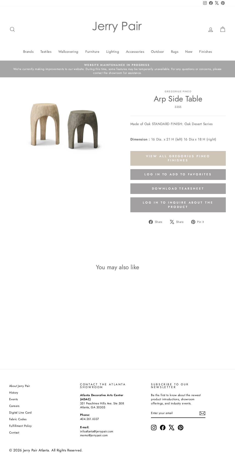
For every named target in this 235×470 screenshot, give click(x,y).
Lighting (112, 51)
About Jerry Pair (19, 386)
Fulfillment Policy (20, 426)
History (13, 392)
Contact (14, 432)
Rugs (175, 51)
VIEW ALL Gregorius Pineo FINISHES (178, 158)
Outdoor (157, 51)
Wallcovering (68, 51)
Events (13, 399)
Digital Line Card (20, 412)
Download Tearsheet (178, 188)
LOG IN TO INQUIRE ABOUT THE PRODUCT (178, 204)
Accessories (135, 51)
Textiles (45, 51)
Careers (14, 406)
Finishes (205, 51)
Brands (28, 51)
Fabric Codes (18, 419)
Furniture (92, 51)
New (188, 51)
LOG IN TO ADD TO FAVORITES (178, 174)
